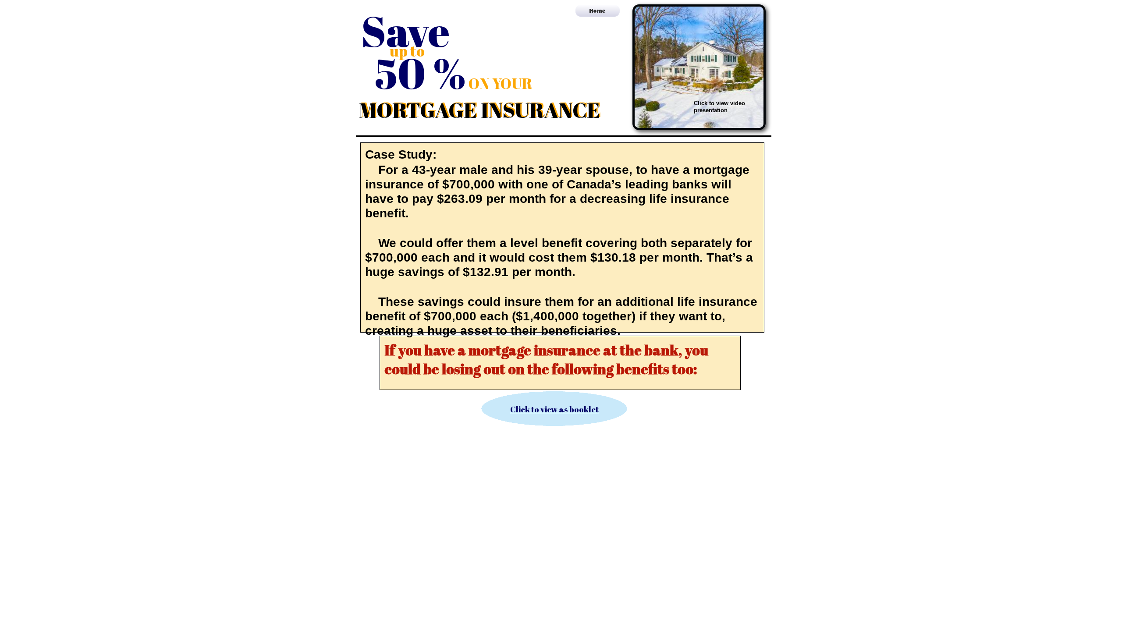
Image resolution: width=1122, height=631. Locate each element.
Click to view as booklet (554, 409)
